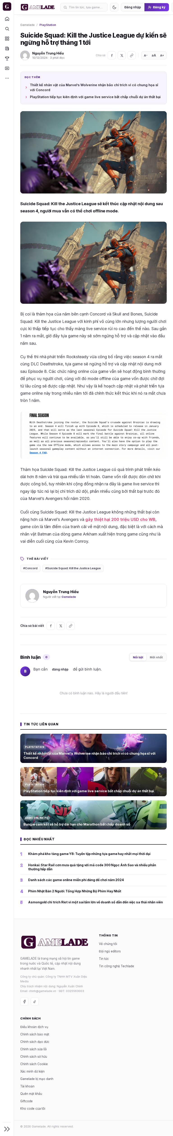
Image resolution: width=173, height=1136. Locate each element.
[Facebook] (112, 55)
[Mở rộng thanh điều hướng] (6, 1129)
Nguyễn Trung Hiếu (48, 53)
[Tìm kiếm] (6, 28)
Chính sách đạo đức (34, 1042)
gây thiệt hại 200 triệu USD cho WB (120, 519)
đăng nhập (60, 669)
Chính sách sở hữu (33, 1056)
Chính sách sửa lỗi (33, 1049)
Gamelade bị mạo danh (36, 1079)
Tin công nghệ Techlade (116, 966)
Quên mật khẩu (31, 1094)
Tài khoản (27, 1086)
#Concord (30, 568)
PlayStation (47, 25)
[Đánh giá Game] (6, 38)
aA (154, 55)
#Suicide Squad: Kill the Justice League (73, 568)
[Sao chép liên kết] (131, 55)
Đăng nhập (132, 7)
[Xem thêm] (6, 78)
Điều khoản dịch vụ (34, 1027)
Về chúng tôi (108, 944)
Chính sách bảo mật (34, 1034)
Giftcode (26, 1101)
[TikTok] (35, 1001)
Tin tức (104, 959)
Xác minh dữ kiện (32, 1071)
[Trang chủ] (6, 18)
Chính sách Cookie (34, 1064)
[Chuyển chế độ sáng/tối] (114, 7)
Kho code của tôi (32, 1108)
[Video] (6, 68)
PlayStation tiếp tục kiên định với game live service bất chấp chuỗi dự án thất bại (95, 97)
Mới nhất (156, 657)
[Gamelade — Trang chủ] (6, 6)
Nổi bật (138, 657)
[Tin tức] (6, 48)
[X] (122, 55)
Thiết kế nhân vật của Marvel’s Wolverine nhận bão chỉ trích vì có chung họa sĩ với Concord (94, 87)
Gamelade (27, 25)
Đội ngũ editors (110, 951)
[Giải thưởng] (6, 58)
